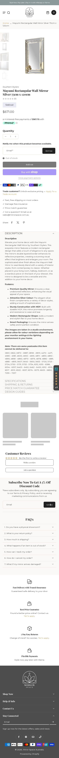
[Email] (33, 737)
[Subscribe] (53, 722)
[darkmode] (53, 12)
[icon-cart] (48, 12)
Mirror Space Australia (33, 750)
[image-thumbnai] (4, 37)
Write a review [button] (29, 462)
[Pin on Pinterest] (24, 222)
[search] (8, 12)
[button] (29, 164)
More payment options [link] (29, 178)
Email (9, 151)
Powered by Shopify (29, 754)
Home (6, 23)
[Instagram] (26, 737)
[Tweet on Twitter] (18, 222)
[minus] (5, 136)
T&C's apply (29, 616)
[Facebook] (19, 737)
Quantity (8, 130)
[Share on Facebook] (12, 222)
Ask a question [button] (29, 470)
